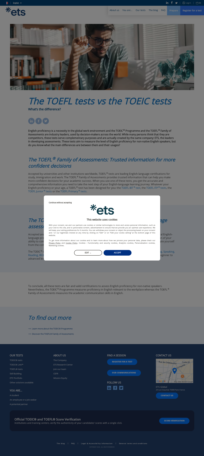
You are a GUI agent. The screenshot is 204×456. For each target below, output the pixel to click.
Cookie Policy (71, 243)
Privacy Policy (55, 243)
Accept (117, 252)
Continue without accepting (60, 203)
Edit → (88, 252)
